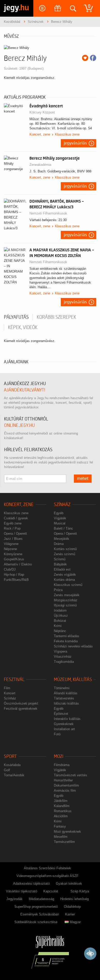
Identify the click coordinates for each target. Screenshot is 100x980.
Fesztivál (14, 679)
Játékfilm (60, 801)
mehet (82, 478)
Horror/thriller (63, 780)
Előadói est (62, 569)
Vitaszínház (63, 656)
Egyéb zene (13, 523)
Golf (7, 770)
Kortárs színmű (65, 549)
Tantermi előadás (66, 636)
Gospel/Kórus (14, 559)
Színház (62, 504)
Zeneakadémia (40, 165)
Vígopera (60, 651)
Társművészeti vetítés (70, 775)
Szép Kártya (80, 891)
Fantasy (60, 826)
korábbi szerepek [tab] (56, 317)
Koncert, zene (39, 134)
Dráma (59, 544)
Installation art (64, 729)
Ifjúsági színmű (65, 605)
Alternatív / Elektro (18, 564)
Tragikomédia (64, 662)
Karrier (70, 914)
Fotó (57, 734)
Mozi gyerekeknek (67, 831)
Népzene (10, 549)
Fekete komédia (66, 641)
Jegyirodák (14, 899)
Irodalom (60, 610)
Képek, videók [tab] (22, 327)
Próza (58, 590)
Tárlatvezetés (64, 698)
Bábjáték (60, 564)
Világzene (11, 544)
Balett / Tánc (63, 528)
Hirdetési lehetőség (74, 899)
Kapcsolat (50, 891)
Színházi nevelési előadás (73, 646)
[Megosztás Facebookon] (93, 58)
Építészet (61, 714)
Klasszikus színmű (68, 585)
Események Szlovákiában (39, 914)
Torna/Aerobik (14, 775)
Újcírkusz (61, 615)
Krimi (58, 626)
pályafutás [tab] (16, 317)
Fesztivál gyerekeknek (20, 708)
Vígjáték (60, 518)
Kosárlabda (12, 765)
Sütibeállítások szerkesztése (35, 922)
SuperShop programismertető (36, 907)
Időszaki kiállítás (66, 703)
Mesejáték (61, 539)
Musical (59, 523)
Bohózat (60, 621)
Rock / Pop (12, 528)
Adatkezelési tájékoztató (31, 883)
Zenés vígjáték (65, 574)
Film (7, 688)
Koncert (9, 693)
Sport (10, 756)
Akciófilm (61, 816)
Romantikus (63, 811)
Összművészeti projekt (21, 703)
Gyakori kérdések (69, 883)
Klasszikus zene (67, 134)
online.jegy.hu (19, 425)
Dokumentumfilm (66, 785)
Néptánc (60, 631)
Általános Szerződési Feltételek (47, 868)
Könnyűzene (13, 554)
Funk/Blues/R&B (16, 580)
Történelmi (61, 688)
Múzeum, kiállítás (73, 679)
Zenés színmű (64, 554)
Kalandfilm (61, 806)
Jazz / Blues (13, 539)
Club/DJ (10, 569)
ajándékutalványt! (24, 390)
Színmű (59, 559)
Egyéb (58, 513)
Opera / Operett (15, 533)
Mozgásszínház (65, 600)
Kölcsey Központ (42, 112)
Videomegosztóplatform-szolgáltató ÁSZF (47, 876)
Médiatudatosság (41, 899)
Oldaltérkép (72, 907)
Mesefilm (60, 837)
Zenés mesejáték (66, 595)
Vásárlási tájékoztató (21, 891)
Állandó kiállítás (65, 693)
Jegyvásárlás (75, 143)
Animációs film (65, 790)
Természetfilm (64, 842)
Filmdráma (61, 765)
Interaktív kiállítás (67, 719)
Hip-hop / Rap (14, 574)
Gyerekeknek (64, 724)
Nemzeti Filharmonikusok (48, 213)
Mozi (58, 756)
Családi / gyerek (16, 518)
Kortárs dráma (64, 580)
